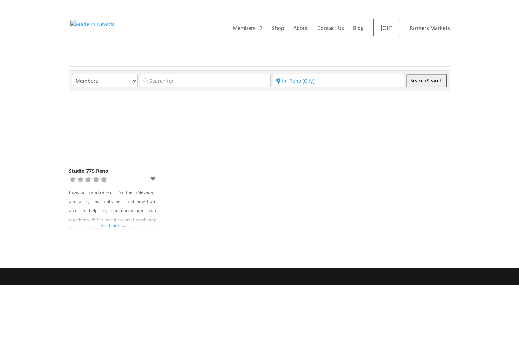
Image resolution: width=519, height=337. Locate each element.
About (300, 28)
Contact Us (330, 28)
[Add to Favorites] (153, 179)
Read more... (112, 225)
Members (244, 28)
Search (426, 80)
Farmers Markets (430, 28)
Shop (278, 28)
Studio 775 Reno (88, 170)
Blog (358, 28)
